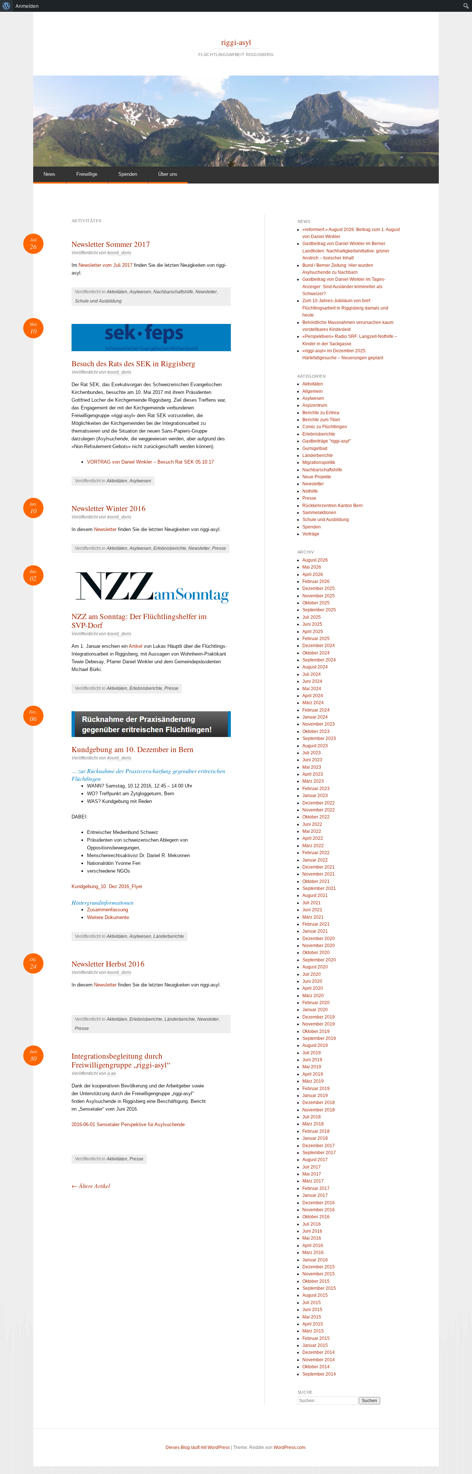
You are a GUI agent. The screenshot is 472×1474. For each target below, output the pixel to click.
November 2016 (318, 1209)
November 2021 (318, 874)
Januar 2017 (315, 1195)
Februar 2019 (316, 1088)
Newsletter (206, 291)
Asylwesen (140, 291)
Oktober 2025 (316, 602)
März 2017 (313, 1181)
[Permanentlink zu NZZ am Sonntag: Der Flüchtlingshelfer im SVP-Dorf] (151, 587)
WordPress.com (289, 1447)
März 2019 (313, 1081)
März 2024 (313, 702)
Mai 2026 (311, 567)
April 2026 (312, 574)
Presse (219, 548)
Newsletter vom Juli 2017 (105, 265)
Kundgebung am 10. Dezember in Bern (133, 749)
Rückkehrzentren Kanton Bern (332, 505)
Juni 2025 (312, 624)
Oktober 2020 (316, 952)
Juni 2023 (312, 759)
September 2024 (319, 660)
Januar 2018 (315, 1138)
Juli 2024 (311, 674)
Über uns (167, 174)
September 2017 (319, 1152)
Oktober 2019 (316, 1031)
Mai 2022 (311, 831)
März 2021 (313, 917)
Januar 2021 (315, 931)
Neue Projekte (316, 476)
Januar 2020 (315, 1009)
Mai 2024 (311, 688)
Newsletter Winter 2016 (109, 508)
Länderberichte (168, 936)
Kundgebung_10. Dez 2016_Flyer (107, 886)
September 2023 (319, 738)
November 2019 (318, 1024)
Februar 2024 (316, 710)
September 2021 (319, 888)
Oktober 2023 (316, 731)
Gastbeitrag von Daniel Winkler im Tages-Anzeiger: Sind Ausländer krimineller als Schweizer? (343, 286)
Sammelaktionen (319, 512)
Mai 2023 (311, 767)
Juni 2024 (312, 681)
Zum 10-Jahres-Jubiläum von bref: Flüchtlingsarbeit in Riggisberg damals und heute (345, 308)
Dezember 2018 (318, 1102)
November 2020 (318, 945)
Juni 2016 (312, 1231)
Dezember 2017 (318, 1145)
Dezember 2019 (318, 1017)
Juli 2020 (311, 974)
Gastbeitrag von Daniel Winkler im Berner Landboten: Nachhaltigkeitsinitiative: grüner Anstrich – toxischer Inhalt (345, 251)
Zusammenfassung (107, 909)
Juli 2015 (311, 1302)
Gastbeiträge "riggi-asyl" (326, 441)
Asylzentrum (314, 405)
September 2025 (319, 609)
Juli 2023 (311, 752)
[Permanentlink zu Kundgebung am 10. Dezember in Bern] (151, 724)
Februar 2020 (316, 1002)
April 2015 (312, 1324)
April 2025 (312, 631)
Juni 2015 (312, 1309)
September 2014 (319, 1374)
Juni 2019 (312, 1059)
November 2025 (318, 595)
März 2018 (313, 1124)
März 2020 (313, 995)
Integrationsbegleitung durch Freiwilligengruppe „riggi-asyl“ (121, 1060)
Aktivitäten (117, 291)
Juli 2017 (311, 1167)
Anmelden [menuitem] (27, 6)
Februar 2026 (316, 581)
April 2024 (312, 695)
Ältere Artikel (91, 1186)
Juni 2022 (312, 824)
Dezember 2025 (318, 588)
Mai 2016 (311, 1238)
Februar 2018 (316, 1131)
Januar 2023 (315, 795)
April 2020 (312, 988)
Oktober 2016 (316, 1216)
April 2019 (312, 1074)
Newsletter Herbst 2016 (108, 963)
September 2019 (319, 1038)
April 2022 (312, 838)
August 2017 (315, 1159)
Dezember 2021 (318, 867)
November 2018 (318, 1110)
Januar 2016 (315, 1259)
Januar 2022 (315, 860)
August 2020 (315, 967)
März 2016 (313, 1252)
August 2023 (315, 745)
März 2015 (313, 1331)
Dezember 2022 (318, 803)
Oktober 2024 (316, 653)
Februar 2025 (316, 638)
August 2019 (315, 1045)
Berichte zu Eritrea (320, 412)
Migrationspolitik (318, 462)
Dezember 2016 (318, 1202)
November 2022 (318, 810)
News (49, 174)
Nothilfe (310, 491)
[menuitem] (6, 6)
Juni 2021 (312, 909)
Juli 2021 (311, 902)
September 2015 (319, 1288)
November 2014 (318, 1359)
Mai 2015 (311, 1317)
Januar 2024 (315, 717)
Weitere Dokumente (108, 917)
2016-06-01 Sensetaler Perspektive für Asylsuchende (128, 1124)
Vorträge (310, 534)
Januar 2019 (315, 1095)
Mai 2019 (311, 1066)
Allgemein (312, 391)
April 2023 (312, 774)
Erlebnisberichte (169, 548)
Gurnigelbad (314, 448)
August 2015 (315, 1295)
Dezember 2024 (318, 645)
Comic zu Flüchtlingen (324, 426)
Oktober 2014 (316, 1366)
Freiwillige (86, 174)
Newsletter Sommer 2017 (111, 244)
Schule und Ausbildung (98, 301)
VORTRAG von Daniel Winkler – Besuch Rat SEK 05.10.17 (150, 462)
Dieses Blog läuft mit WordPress (198, 1447)
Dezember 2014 (318, 1352)
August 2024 (315, 667)
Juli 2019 (311, 1052)
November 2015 (318, 1273)
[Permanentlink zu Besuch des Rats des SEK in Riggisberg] (151, 337)
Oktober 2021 (316, 881)
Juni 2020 (312, 981)
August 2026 (315, 560)
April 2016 (312, 1245)
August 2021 (315, 895)
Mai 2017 (311, 1174)
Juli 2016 (311, 1224)
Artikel (135, 646)
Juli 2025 (311, 617)
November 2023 (318, 724)
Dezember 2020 (318, 938)
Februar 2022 (316, 852)
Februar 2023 (316, 788)
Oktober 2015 (316, 1281)
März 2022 (313, 845)
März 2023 (313, 781)
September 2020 (319, 960)
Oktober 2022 (316, 817)
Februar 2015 (316, 1338)
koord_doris (119, 252)
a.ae (111, 1073)
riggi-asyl (236, 42)
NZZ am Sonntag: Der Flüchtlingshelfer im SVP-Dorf (139, 620)
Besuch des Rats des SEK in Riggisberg (133, 363)
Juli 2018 (311, 1117)
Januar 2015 (315, 1345)
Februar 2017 (316, 1188)
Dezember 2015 (318, 1266)
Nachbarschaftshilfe (173, 291)
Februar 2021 (316, 924)
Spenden (127, 174)
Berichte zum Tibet (321, 419)
